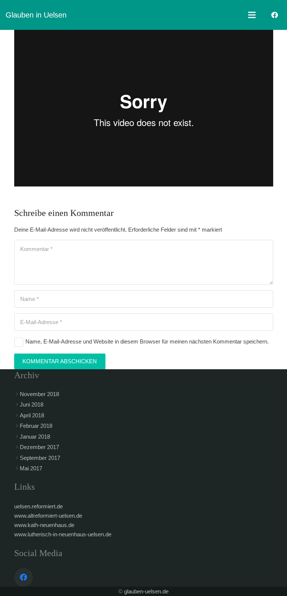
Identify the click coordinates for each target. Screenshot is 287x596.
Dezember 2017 (39, 447)
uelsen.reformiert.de (38, 506)
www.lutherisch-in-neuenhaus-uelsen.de (62, 534)
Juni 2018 (31, 404)
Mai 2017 (31, 468)
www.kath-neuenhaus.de (44, 525)
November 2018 (39, 394)
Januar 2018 (35, 436)
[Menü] (252, 15)
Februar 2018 (36, 426)
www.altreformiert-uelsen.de (48, 515)
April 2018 (32, 415)
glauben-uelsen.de (146, 591)
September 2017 (40, 458)
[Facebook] (274, 15)
